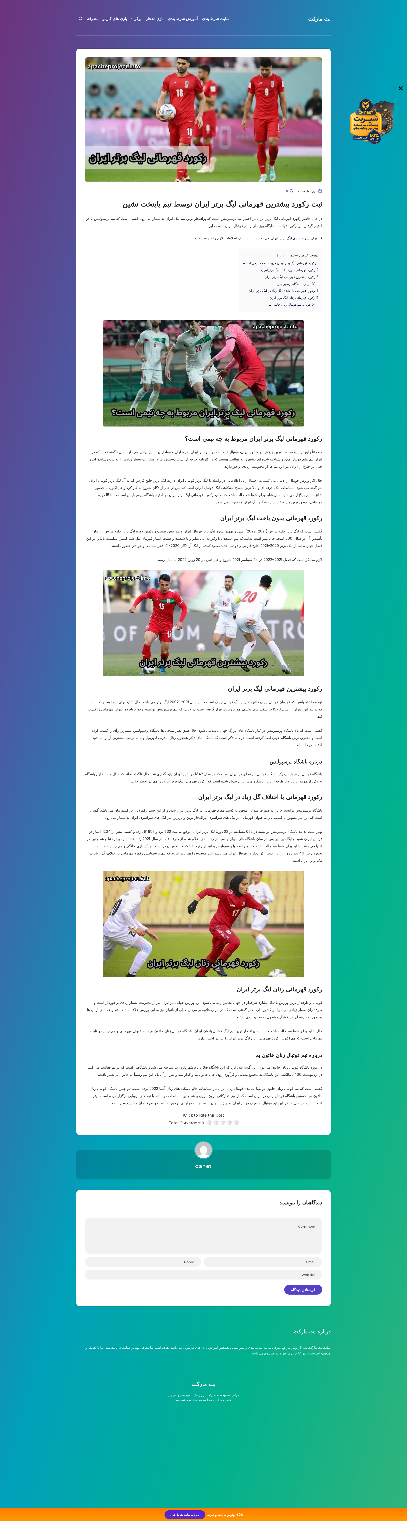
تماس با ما (225, 1400)
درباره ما (212, 1400)
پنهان (282, 255)
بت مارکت (319, 19)
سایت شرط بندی (215, 18)
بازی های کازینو (115, 18)
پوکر (137, 18)
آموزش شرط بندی (183, 18)
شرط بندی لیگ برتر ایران (290, 238)
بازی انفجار (155, 18)
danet (203, 1166)
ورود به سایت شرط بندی (184, 1515)
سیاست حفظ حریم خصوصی (191, 1400)
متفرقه (92, 18)
